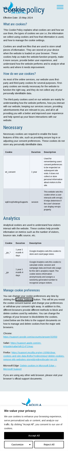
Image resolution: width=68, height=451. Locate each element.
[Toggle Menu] (61, 7)
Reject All (49, 444)
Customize (17, 444)
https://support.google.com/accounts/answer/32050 (30, 337)
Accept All (34, 435)
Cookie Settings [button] (24, 299)
